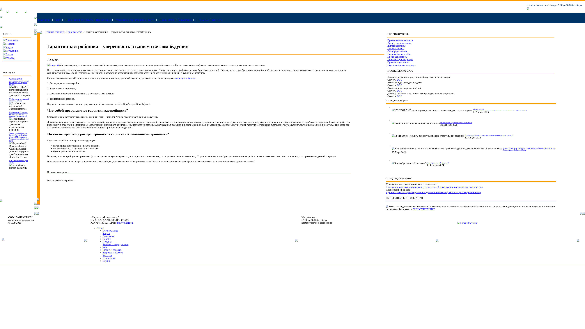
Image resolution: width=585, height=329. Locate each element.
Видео (58, 20)
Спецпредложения (397, 51)
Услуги (151, 20)
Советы (107, 239)
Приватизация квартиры (400, 59)
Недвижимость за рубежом (79, 20)
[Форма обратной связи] (17, 12)
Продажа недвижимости (400, 40)
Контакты (217, 20)
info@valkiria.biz (125, 222)
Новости (10, 43)
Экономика (108, 236)
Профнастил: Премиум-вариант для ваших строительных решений (18, 114)
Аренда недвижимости (399, 43)
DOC (399, 79)
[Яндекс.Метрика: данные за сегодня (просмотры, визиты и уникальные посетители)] (467, 223)
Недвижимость (166, 20)
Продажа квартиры (397, 56)
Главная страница (55, 32)
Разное (100, 228)
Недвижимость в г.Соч (399, 54)
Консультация (185, 20)
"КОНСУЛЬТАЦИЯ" (424, 209)
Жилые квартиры (396, 45)
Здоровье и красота (113, 252)
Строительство (74, 32)
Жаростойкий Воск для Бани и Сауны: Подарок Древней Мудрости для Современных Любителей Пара (19, 137)
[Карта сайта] (26, 12)
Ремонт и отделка (112, 250)
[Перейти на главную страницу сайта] (1, 10)
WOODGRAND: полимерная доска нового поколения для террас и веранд (19, 82)
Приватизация (103, 20)
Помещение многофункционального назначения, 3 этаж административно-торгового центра (434, 187)
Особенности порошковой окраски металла (19, 100)
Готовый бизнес (395, 48)
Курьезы (10, 58)
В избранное (202, 20)
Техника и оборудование (115, 244)
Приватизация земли (398, 62)
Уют (105, 247)
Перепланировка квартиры (401, 65)
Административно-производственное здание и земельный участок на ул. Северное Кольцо (433, 192)
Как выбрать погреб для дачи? (18, 162)
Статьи (9, 54)
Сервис (106, 261)
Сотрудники (12, 51)
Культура (107, 255)
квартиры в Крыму (185, 78)
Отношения (109, 258)
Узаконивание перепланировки (131, 20)
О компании (44, 20)
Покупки (107, 241)
